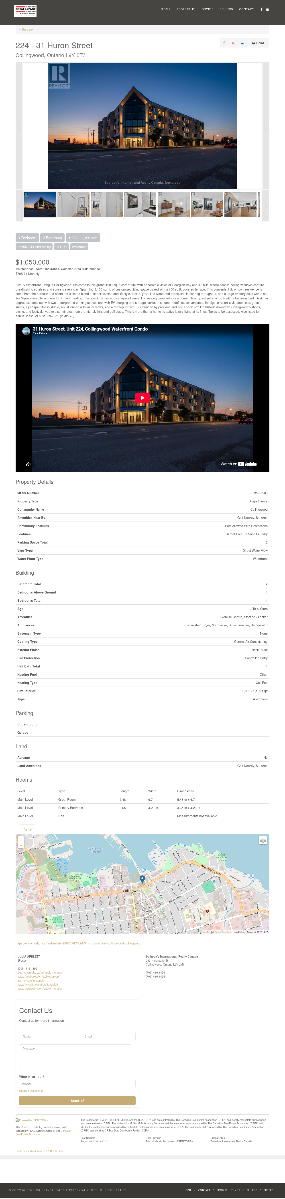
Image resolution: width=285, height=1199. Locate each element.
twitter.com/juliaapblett (32, 980)
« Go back (26, 29)
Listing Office (218, 1137)
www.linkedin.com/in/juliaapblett (38, 984)
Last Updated (88, 1137)
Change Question (30, 1090)
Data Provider (153, 1137)
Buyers (208, 9)
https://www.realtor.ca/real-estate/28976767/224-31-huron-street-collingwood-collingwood (78, 943)
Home (166, 9)
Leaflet (206, 932)
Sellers (226, 9)
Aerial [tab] (28, 829)
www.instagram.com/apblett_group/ (40, 988)
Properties (186, 9)
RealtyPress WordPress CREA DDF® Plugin (40, 1151)
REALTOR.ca (28, 1127)
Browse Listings (228, 1190)
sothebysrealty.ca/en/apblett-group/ (40, 972)
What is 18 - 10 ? (31, 1076)
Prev (19, 126)
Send (76, 1100)
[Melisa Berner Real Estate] (261, 9)
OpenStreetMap (223, 932)
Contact (246, 9)
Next (266, 126)
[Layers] (263, 840)
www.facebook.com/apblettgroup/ (39, 976)
